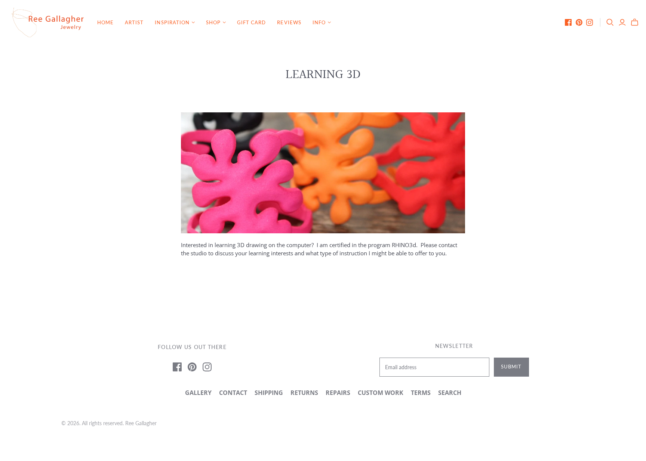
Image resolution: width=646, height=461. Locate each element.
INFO (319, 22)
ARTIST (134, 22)
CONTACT (233, 393)
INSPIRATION (172, 22)
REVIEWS (289, 22)
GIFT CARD (251, 22)
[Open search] (610, 22)
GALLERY (198, 393)
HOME (105, 22)
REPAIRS (338, 393)
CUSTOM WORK (380, 393)
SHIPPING (269, 393)
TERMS (421, 393)
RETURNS (304, 393)
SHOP (213, 22)
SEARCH (449, 393)
